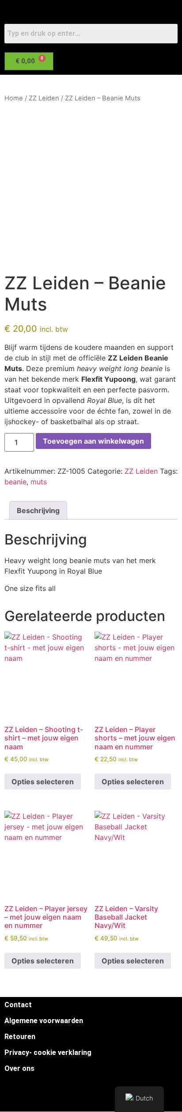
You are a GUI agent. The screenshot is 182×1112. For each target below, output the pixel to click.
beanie (15, 481)
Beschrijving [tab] (38, 510)
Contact (18, 1005)
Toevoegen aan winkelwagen (93, 441)
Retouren (19, 1036)
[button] (85, 84)
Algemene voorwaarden (43, 1020)
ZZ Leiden (44, 98)
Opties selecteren (42, 781)
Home (13, 98)
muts (38, 481)
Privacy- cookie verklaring (47, 1052)
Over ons (19, 1068)
